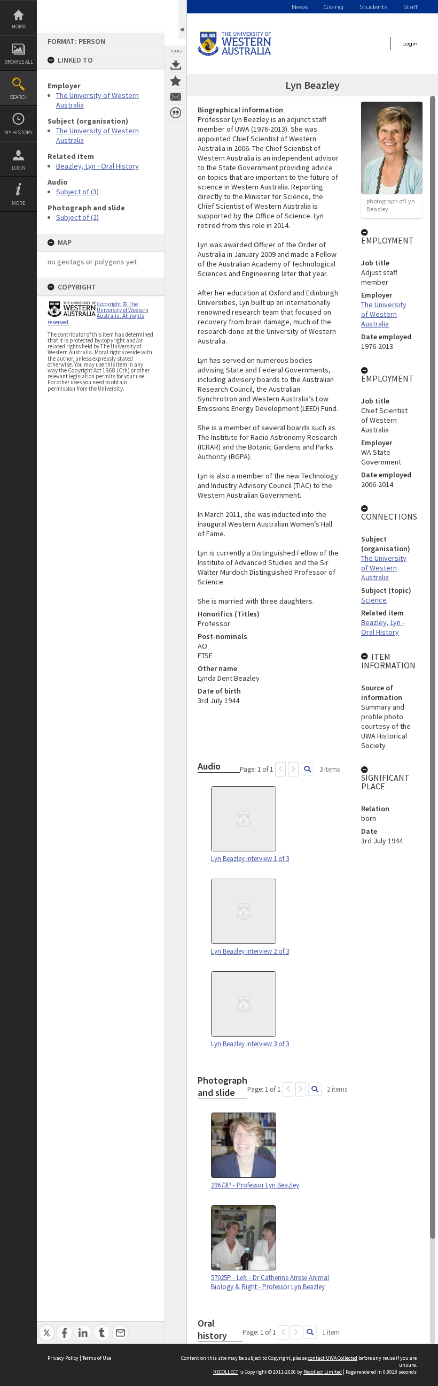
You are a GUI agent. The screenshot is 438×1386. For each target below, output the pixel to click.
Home (19, 26)
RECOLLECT (225, 1371)
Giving (333, 7)
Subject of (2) (77, 217)
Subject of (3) (77, 191)
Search (19, 97)
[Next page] (293, 769)
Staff (410, 7)
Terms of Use (96, 1357)
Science (374, 600)
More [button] (18, 203)
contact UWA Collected (332, 1357)
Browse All (18, 61)
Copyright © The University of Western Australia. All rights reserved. (98, 313)
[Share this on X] (46, 1326)
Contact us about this (175, 97)
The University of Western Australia (383, 314)
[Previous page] (280, 769)
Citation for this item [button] (175, 113)
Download (175, 65)
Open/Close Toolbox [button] (182, 19)
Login (19, 167)
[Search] (307, 769)
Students (373, 7)
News (300, 7)
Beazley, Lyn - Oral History (97, 166)
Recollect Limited (322, 1371)
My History (18, 132)
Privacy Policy (63, 1357)
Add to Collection (175, 81)
